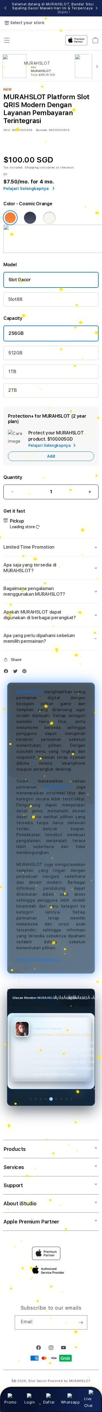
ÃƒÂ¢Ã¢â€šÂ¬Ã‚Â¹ (70, 998)
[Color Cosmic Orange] (10, 218)
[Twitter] (17, 672)
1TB (12, 371)
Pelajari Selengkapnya (38, 959)
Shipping (32, 167)
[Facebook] (7, 672)
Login (29, 1402)
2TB (12, 390)
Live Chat (88, 1401)
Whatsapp (70, 1402)
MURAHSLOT (29, 692)
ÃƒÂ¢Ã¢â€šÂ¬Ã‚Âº (84, 998)
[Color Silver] (49, 218)
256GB (16, 333)
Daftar (49, 1402)
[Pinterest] (26, 672)
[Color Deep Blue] (30, 218)
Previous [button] (5, 8)
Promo (10, 1402)
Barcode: (42, 130)
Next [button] (96, 8)
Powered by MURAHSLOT (69, 1381)
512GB (15, 353)
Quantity (12, 477)
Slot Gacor (19, 279)
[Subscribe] (81, 1322)
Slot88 (15, 299)
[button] (51, 547)
